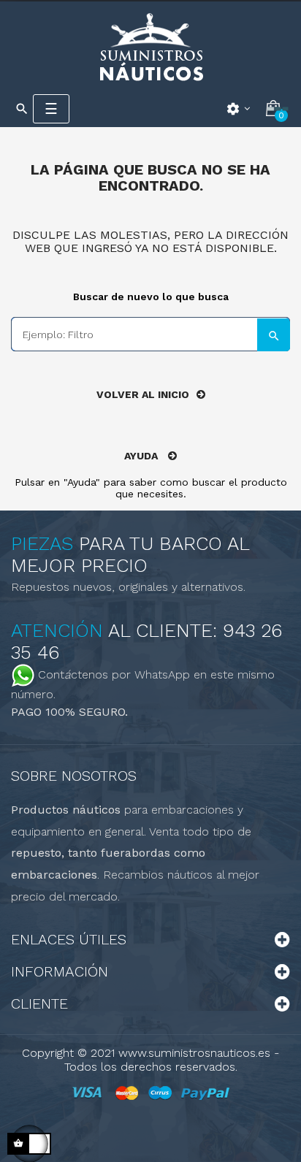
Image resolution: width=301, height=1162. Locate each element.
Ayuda (142, 456)
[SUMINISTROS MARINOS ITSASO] (150, 46)
